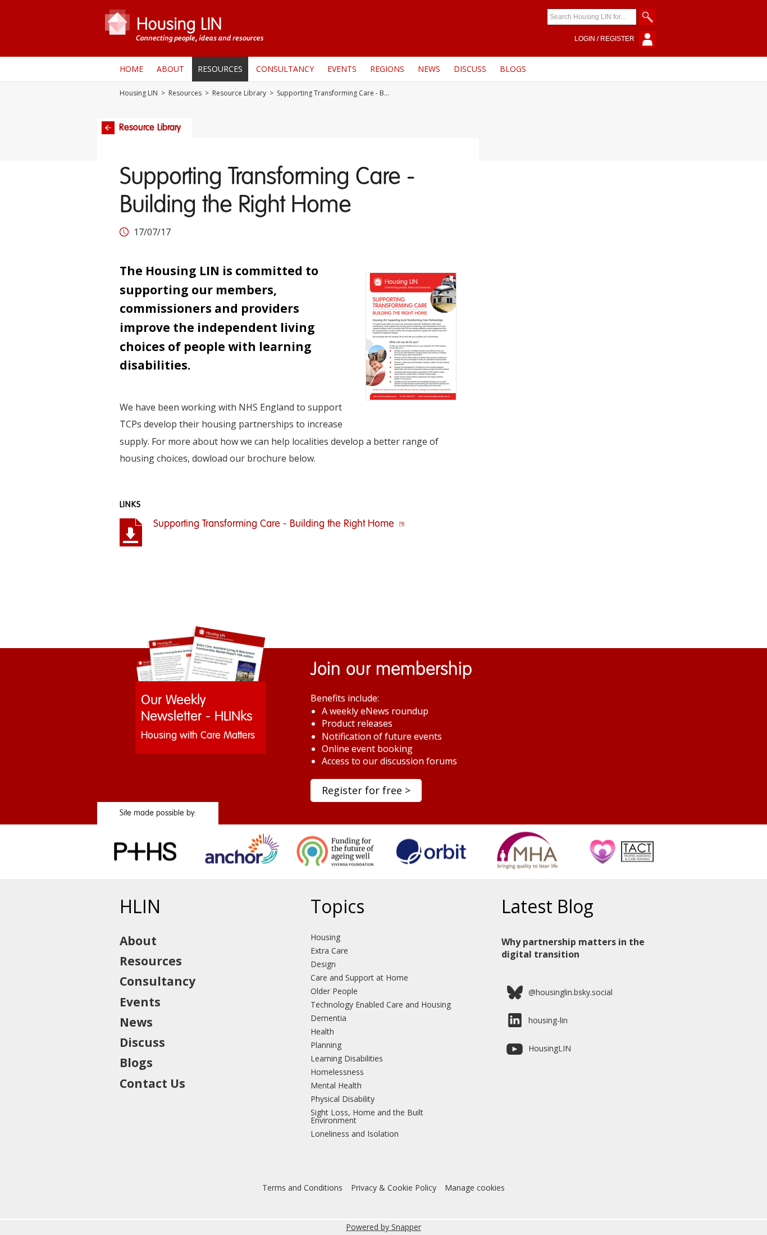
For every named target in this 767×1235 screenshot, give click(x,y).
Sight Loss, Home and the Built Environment (367, 1116)
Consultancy (285, 68)
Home (131, 68)
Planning (326, 1045)
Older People (334, 991)
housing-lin (548, 1020)
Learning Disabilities (347, 1058)
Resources (220, 68)
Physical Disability (343, 1098)
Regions (387, 68)
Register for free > (366, 790)
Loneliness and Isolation (355, 1133)
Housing (325, 937)
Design (323, 964)
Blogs (513, 68)
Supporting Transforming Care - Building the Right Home (275, 524)
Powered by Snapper (383, 1227)
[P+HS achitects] (145, 875)
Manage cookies (475, 1187)
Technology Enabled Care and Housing (381, 1004)
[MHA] (527, 875)
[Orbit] (431, 875)
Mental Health (336, 1085)
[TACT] (622, 875)
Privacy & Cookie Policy (393, 1187)
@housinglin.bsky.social (570, 992)
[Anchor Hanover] (240, 875)
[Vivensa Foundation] (336, 875)
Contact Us (152, 1083)
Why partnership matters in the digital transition (573, 948)
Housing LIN (139, 93)
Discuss (470, 68)
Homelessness (337, 1072)
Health (322, 1031)
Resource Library (239, 93)
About (170, 68)
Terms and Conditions (302, 1187)
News (429, 68)
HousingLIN (549, 1048)
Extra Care (329, 950)
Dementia (328, 1018)
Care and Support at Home (359, 977)
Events (342, 68)
